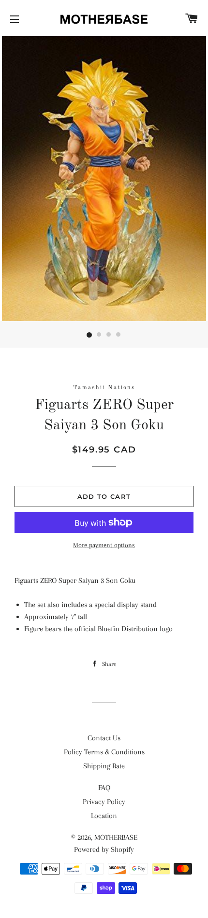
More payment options (104, 545)
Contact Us (104, 738)
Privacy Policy (104, 801)
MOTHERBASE (115, 837)
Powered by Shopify (104, 849)
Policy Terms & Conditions (104, 752)
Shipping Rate (104, 766)
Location (104, 815)
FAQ (104, 787)
